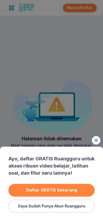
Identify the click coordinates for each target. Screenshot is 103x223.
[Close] (96, 140)
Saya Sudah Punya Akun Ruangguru (51, 206)
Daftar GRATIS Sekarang (51, 190)
